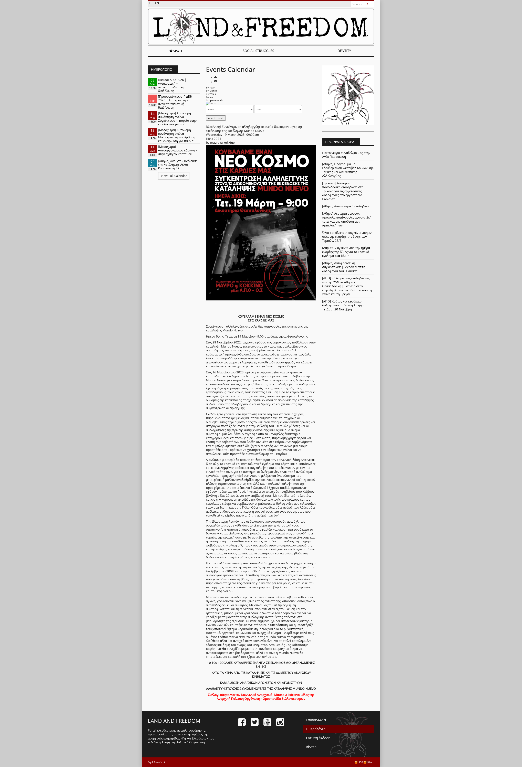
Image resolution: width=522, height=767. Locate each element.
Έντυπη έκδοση (318, 737)
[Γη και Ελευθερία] (261, 26)
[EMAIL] (215, 82)
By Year (210, 87)
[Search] (211, 103)
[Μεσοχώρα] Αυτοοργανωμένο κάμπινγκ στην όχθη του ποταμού (177, 150)
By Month (211, 90)
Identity (343, 50)
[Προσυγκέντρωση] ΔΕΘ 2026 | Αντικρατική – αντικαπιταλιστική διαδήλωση (175, 101)
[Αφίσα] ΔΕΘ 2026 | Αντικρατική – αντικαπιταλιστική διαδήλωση (172, 85)
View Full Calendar (174, 176)
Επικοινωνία (316, 719)
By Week (211, 94)
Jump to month (214, 100)
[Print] (215, 77)
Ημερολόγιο (315, 728)
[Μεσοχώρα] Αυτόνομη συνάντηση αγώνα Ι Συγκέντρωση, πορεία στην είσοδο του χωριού (177, 118)
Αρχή (177, 51)
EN (157, 3)
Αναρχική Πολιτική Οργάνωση (183, 742)
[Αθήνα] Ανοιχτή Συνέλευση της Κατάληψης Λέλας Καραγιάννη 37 (178, 164)
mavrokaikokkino (222, 142)
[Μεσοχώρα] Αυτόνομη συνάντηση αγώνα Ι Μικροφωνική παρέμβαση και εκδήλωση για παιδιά (176, 135)
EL (151, 3)
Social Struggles (258, 50)
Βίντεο (311, 746)
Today (209, 97)
